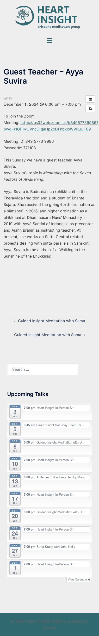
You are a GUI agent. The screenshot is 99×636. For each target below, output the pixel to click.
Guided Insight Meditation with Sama (51, 320)
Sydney (49, 627)
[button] (90, 108)
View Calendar (78, 579)
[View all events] (90, 99)
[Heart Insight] (49, 18)
